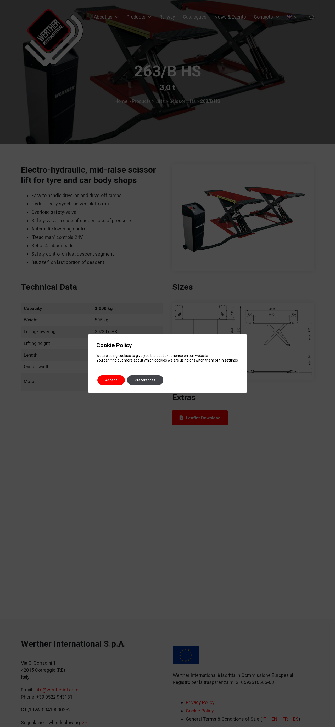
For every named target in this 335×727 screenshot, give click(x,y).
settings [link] (231, 360)
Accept (111, 380)
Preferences (145, 380)
